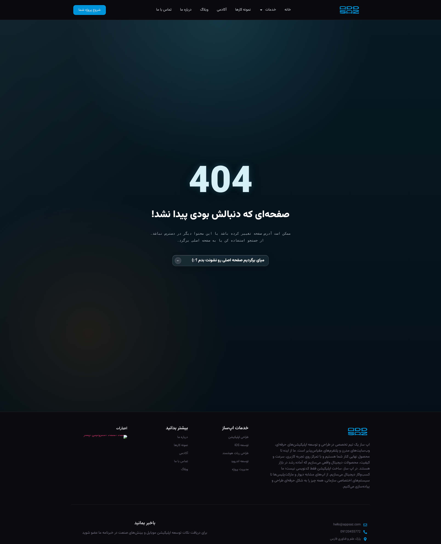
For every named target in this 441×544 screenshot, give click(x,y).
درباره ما (186, 10)
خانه (288, 10)
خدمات (270, 10)
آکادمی (222, 10)
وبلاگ (204, 10)
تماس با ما (164, 10)
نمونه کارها (243, 10)
